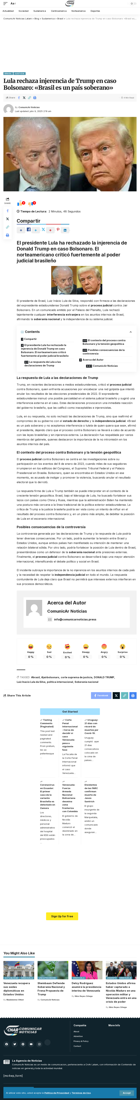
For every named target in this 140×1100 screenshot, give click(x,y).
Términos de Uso (81, 1093)
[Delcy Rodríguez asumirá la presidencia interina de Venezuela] (87, 970)
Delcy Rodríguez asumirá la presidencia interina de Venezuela (86, 987)
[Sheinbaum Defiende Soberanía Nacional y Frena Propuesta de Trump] (53, 970)
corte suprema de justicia (76, 677)
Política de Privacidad (56, 1093)
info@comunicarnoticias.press (75, 619)
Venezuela (27, 978)
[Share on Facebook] (18, 97)
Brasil (8, 74)
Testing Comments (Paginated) (47, 723)
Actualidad (11, 978)
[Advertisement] (70, 46)
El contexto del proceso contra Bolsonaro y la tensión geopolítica (104, 342)
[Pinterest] (23, 1044)
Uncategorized (47, 978)
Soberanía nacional (86, 681)
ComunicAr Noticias (29, 107)
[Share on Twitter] (24, 97)
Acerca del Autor (93, 359)
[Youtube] (31, 1044)
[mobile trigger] (6, 3)
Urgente (112, 978)
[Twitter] (15, 1044)
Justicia (19, 74)
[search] (124, 3)
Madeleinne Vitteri (15, 1000)
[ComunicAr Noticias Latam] (70, 3)
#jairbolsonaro (50, 677)
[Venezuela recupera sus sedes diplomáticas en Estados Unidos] (18, 970)
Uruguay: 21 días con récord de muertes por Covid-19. (91, 726)
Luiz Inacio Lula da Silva (31, 681)
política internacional (60, 681)
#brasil (35, 677)
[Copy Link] (29, 97)
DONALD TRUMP (104, 677)
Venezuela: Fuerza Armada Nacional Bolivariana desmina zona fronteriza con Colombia (70, 798)
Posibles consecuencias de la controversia (104, 352)
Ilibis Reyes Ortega (84, 996)
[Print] (34, 97)
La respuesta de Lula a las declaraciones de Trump (42, 363)
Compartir (30, 338)
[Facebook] (6, 1044)
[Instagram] (39, 1044)
